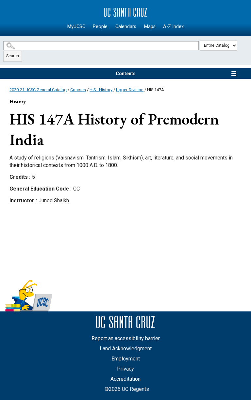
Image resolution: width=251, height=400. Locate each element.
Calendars (125, 26)
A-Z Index (173, 26)
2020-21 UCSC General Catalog (38, 89)
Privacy (125, 369)
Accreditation (125, 379)
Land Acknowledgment (126, 348)
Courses (78, 89)
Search (12, 56)
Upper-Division (129, 89)
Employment (125, 359)
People (100, 26)
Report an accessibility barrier (126, 338)
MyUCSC (76, 26)
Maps (150, 26)
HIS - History (101, 89)
